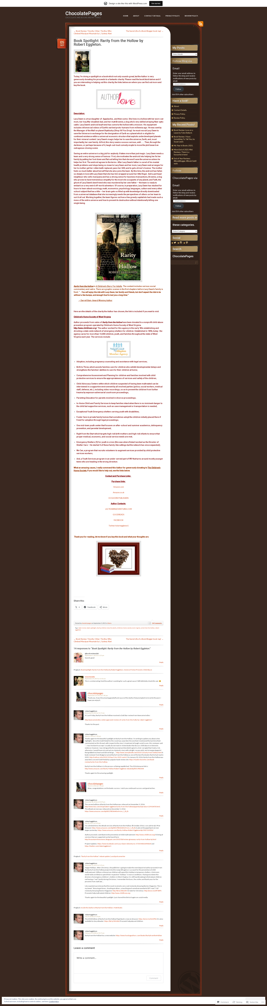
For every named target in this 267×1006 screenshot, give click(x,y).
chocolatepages (87, 623)
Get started (155, 3)
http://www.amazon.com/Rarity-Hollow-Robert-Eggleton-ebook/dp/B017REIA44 (114, 769)
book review (82, 628)
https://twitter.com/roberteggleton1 (98, 846)
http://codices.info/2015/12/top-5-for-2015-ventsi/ (108, 757)
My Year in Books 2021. (183, 145)
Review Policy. (191, 16)
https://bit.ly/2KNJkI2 (112, 921)
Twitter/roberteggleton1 (119, 526)
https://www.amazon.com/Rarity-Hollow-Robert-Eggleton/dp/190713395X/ (125, 830)
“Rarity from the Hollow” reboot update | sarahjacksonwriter (103, 856)
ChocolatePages (83, 13)
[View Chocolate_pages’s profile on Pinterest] (187, 242)
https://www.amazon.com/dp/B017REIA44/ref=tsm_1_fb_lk (106, 811)
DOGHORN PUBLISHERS (119, 498)
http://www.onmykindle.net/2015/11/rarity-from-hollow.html (139, 752)
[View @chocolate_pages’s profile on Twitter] (175, 242)
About (136, 16)
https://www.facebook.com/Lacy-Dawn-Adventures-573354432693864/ (124, 844)
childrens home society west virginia (128, 628)
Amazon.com (118, 487)
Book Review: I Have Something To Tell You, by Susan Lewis (184, 139)
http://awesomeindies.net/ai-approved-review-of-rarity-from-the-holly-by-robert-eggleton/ (118, 720)
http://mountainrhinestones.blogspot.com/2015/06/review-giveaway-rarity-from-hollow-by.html (120, 839)
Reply (161, 662)
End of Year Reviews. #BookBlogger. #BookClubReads (185, 161)
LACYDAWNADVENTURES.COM (118, 509)
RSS (199, 25)
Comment (153, 978)
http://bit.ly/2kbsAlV (120, 891)
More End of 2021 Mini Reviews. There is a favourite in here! (183, 152)
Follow (178, 89)
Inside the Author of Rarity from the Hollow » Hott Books (101, 908)
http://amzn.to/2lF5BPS (152, 891)
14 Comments (157, 623)
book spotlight (91, 628)
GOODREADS (118, 514)
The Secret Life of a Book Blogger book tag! (144, 31)
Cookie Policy (54, 1001)
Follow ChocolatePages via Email (185, 178)
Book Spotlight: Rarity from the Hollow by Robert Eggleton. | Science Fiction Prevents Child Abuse (116, 670)
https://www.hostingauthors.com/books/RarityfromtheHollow (139, 935)
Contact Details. (152, 16)
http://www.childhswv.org (120, 893)
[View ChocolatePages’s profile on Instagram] (181, 242)
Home (125, 16)
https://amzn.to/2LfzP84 (147, 919)
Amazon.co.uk (118, 492)
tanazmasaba (90, 677)
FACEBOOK (118, 520)
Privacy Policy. (172, 16)
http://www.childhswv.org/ (85, 328)
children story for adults (109, 628)
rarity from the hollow (148, 628)
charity (99, 628)
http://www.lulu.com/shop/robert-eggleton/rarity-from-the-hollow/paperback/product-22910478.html (122, 807)
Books (110, 623)
